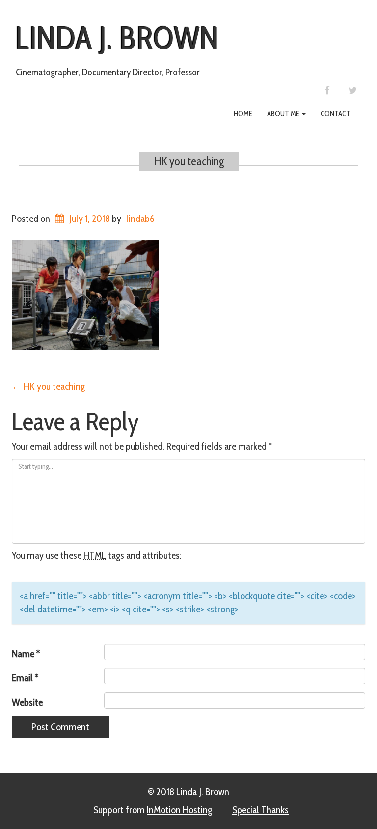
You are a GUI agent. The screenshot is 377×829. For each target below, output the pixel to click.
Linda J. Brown (117, 38)
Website (27, 702)
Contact (335, 113)
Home (243, 113)
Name (26, 653)
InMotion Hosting (179, 810)
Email (25, 677)
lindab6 (140, 218)
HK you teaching (189, 161)
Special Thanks (260, 810)
